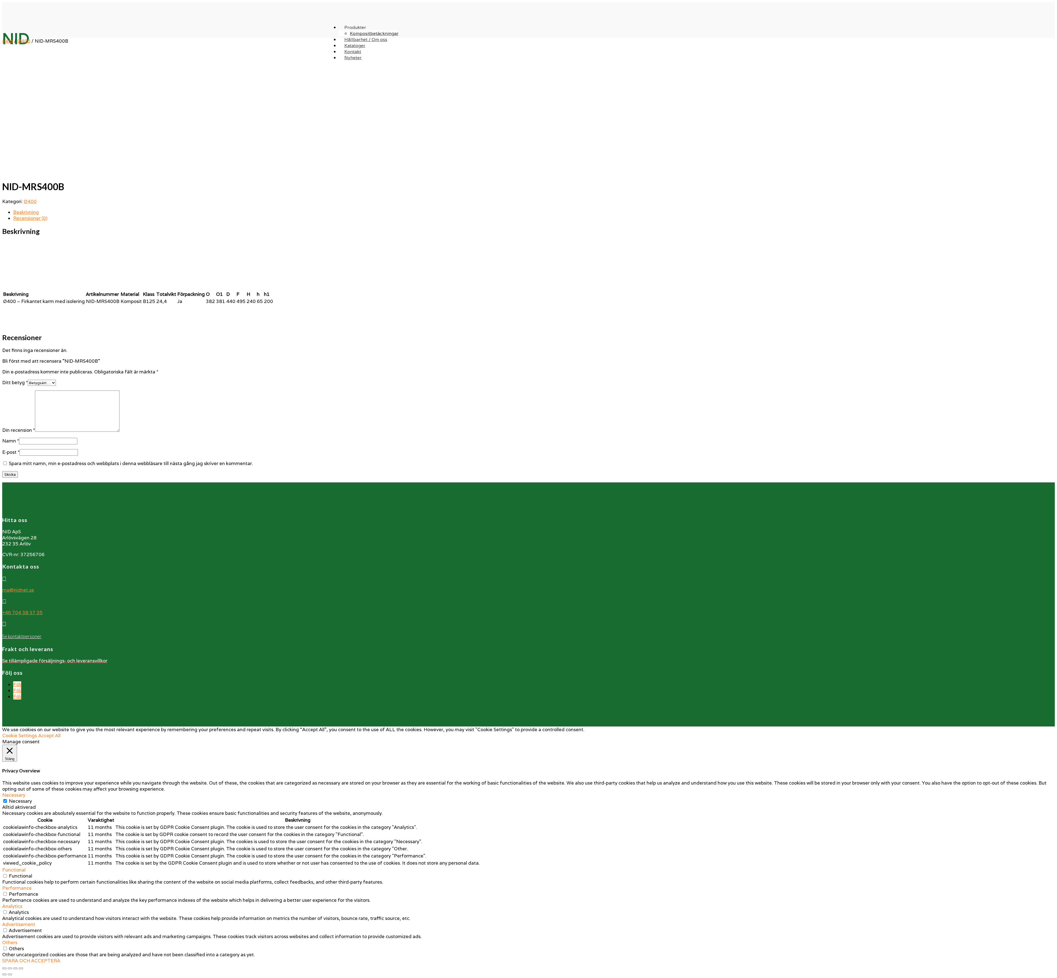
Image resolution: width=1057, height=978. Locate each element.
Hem (7, 41)
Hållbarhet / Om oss (365, 39)
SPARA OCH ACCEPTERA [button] (31, 961)
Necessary (20, 801)
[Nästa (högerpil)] (10, 974)
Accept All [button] (49, 736)
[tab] (534, 212)
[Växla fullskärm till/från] (15, 968)
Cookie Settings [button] (19, 736)
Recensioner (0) (30, 218)
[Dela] (10, 968)
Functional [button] (14, 870)
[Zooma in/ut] (21, 968)
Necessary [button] (13, 795)
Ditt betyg (15, 382)
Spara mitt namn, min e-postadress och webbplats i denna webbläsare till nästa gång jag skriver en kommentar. (131, 463)
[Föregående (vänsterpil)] (4, 974)
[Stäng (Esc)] (4, 968)
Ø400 (23, 41)
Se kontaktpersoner (22, 636)
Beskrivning (26, 212)
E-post (11, 452)
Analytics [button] (12, 906)
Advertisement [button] (18, 924)
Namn (10, 441)
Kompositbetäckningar (374, 33)
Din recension (18, 430)
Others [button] (9, 942)
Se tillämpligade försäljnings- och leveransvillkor (54, 661)
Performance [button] (17, 888)
